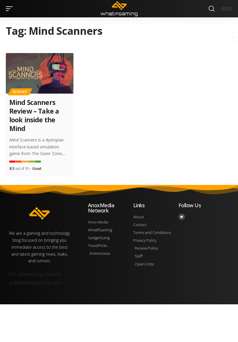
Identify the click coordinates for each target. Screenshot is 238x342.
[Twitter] (181, 217)
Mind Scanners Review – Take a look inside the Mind (34, 115)
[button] (11, 8)
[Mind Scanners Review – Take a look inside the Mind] (39, 73)
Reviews (20, 92)
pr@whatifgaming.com (35, 282)
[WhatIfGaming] (119, 8)
